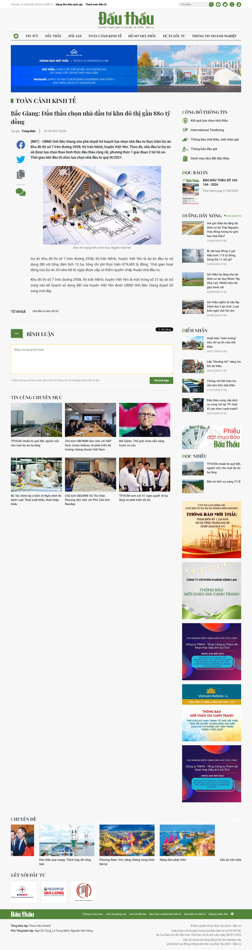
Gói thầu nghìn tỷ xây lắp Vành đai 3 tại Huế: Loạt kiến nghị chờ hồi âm (223, 306)
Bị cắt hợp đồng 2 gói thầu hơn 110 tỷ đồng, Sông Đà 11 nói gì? (221, 255)
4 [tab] (235, 819)
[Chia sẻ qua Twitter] (20, 159)
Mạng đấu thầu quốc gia (69, 4)
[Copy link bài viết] (20, 174)
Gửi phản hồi (234, 215)
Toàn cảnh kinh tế (105, 36)
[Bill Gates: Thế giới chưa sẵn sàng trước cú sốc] (144, 420)
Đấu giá (75, 36)
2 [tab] (229, 819)
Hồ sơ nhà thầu (142, 36)
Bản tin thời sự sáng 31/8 (224, 481)
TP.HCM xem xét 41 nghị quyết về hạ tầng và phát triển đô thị (143, 497)
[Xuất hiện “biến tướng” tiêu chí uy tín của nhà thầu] (193, 343)
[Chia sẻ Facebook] (218, 4)
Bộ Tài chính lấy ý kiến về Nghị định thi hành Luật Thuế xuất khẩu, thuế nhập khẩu (36, 500)
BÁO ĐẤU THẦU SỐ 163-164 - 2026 (220, 182)
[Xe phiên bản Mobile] (232, 4)
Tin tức (32, 36)
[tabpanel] (38, 845)
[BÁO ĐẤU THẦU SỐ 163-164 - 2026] (191, 191)
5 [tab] (239, 819)
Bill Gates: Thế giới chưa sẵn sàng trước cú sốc (141, 443)
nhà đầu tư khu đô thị (45, 311)
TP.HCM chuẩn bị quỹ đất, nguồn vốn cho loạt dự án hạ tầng (35, 443)
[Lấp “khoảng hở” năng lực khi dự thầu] (193, 366)
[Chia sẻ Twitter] (225, 4)
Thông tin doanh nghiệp (214, 36)
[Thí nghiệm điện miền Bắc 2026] (22, 892)
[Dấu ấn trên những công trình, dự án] (158, 840)
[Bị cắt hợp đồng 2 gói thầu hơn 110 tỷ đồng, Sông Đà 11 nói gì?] (193, 256)
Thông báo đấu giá (204, 149)
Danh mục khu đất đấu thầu (210, 158)
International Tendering (207, 130)
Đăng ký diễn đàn (218, 914)
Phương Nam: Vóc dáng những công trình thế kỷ (38, 862)
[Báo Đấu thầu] (22, 914)
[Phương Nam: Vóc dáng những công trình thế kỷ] (38, 840)
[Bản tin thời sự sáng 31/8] (193, 486)
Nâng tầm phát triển (84, 859)
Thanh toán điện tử (96, 4)
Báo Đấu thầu (126, 20)
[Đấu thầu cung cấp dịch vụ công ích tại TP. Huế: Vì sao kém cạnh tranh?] (193, 405)
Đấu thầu (53, 36)
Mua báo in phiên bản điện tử (165, 914)
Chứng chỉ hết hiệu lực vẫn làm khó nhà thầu (221, 383)
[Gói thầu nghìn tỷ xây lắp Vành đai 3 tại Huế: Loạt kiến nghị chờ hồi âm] (193, 307)
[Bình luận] (20, 189)
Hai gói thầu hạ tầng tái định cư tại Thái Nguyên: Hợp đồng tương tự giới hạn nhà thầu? (223, 229)
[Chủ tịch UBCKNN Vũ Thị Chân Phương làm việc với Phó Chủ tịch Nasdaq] (90, 475)
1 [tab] (226, 819)
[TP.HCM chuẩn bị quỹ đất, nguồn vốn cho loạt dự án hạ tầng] (36, 420)
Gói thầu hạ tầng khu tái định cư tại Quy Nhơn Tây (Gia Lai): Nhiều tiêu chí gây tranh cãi (223, 281)
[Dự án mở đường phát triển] (219, 840)
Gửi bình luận (161, 380)
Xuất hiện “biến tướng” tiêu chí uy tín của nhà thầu (222, 342)
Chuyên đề (23, 819)
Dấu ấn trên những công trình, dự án (154, 859)
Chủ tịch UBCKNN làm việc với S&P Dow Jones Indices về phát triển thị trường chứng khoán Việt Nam (88, 445)
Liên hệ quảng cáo (116, 914)
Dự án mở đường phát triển (209, 859)
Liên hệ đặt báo (137, 914)
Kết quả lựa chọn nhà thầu (209, 120)
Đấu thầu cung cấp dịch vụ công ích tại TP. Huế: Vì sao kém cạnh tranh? (222, 404)
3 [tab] (232, 819)
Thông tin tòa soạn (92, 914)
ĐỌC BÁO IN (195, 172)
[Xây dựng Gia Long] (54, 892)
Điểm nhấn (195, 330)
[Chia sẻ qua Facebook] (20, 144)
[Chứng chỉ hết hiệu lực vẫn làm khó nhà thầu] (193, 386)
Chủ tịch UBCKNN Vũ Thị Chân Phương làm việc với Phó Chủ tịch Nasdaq (87, 500)
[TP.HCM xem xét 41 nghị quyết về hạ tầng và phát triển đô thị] (144, 475)
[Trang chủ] (16, 36)
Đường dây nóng (201, 216)
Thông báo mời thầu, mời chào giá (215, 139)
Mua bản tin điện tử (195, 914)
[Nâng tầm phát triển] (98, 840)
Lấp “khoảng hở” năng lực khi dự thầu (224, 363)
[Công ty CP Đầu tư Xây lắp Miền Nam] (83, 892)
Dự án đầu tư (174, 36)
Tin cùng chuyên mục (36, 397)
